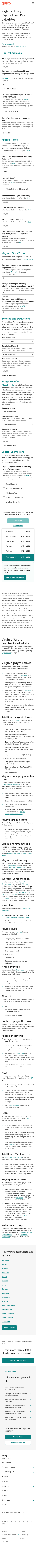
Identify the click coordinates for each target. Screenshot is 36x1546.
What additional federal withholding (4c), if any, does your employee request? (17, 234)
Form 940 (11, 1144)
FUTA (27, 1118)
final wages (20, 970)
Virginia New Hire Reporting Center (17, 917)
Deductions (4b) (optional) (12, 219)
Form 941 (19, 1198)
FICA (31, 1078)
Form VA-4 (23, 675)
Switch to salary (21, 46)
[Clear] (30, 111)
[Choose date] (6, 111)
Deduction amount (9, 359)
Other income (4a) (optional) (13, 207)
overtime (12, 865)
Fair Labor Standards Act (17, 867)
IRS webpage (14, 1105)
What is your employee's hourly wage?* (18, 59)
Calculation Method (10, 346)
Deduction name (8, 338)
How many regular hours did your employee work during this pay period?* (18, 73)
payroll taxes (6, 653)
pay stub (19, 932)
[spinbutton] (9, 112)
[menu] (32, 3)
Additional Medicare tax (13, 1157)
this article (7, 898)
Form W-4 (20, 1053)
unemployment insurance (11, 784)
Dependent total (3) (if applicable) (16, 196)
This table (25, 884)
